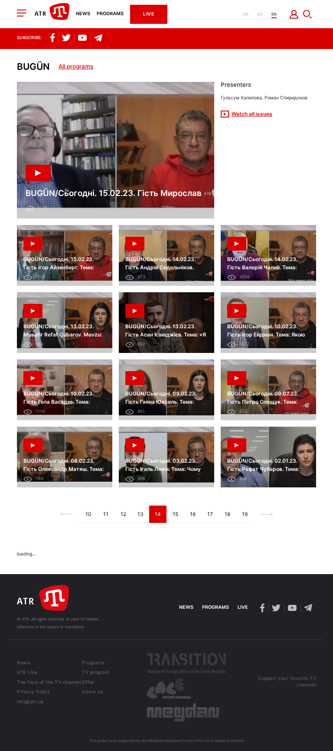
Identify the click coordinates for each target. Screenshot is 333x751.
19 (245, 514)
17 (210, 514)
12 (123, 514)
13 (140, 514)
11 (105, 514)
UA (245, 14)
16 (193, 514)
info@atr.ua (30, 702)
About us (92, 692)
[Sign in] (294, 14)
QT (260, 14)
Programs (110, 14)
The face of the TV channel (49, 682)
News (83, 14)
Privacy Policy (33, 692)
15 (175, 514)
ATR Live (27, 672)
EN (274, 14)
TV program (95, 672)
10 (88, 514)
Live (148, 14)
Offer (88, 682)
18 (227, 514)
